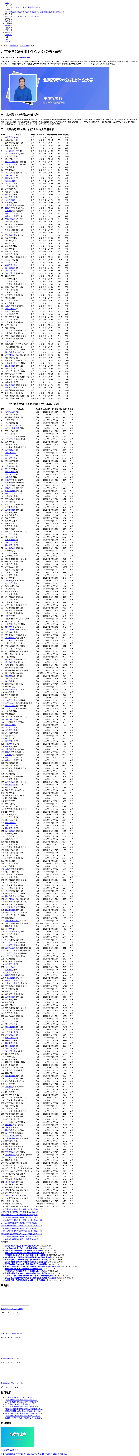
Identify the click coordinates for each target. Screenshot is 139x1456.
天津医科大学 (10, 235)
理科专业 (22, 16)
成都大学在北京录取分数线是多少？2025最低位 (25, 1418)
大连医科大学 (10, 366)
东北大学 (8, 203)
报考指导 (8, 21)
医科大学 (46, 12)
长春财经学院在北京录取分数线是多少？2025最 (24, 1413)
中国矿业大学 (10, 363)
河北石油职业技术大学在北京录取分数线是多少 (24, 1411)
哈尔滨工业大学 (11, 137)
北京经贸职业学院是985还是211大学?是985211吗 (19, 1236)
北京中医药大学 (11, 355)
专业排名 (36, 16)
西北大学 (8, 306)
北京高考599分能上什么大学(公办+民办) (21, 1397)
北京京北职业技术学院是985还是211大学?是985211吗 (21, 1234)
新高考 (7, 42)
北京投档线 (24, 46)
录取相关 (8, 30)
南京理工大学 (10, 181)
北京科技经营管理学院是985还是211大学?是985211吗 (21, 1226)
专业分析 (41, 1454)
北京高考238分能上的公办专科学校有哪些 (22, 1402)
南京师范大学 (10, 197)
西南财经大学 (10, 175)
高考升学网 (14, 46)
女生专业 (15, 16)
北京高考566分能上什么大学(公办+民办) (21, 1404)
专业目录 (56, 1454)
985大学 (13, 12)
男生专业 (8, 16)
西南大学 (8, 352)
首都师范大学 (10, 265)
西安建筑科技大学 (12, 921)
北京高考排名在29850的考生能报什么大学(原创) (19, 1215)
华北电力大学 (10, 213)
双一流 (7, 12)
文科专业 (29, 16)
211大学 (20, 12)
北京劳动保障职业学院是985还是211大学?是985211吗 (21, 1220)
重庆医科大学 (10, 385)
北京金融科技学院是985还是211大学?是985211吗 (19, 1223)
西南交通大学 (10, 268)
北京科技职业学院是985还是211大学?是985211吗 (19, 1217)
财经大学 (60, 12)
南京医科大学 (10, 1076)
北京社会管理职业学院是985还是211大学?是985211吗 (21, 1231)
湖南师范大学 (10, 309)
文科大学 (26, 12)
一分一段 (8, 26)
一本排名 (8, 7)
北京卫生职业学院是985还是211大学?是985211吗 (19, 1228)
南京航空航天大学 (12, 151)
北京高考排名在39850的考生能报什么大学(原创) (19, 1212)
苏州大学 (8, 194)
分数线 (7, 39)
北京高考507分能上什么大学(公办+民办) (21, 1400)
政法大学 (53, 12)
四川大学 (8, 681)
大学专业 (63, 1454)
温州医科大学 (10, 388)
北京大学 (8, 676)
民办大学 (29, 7)
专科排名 (36, 7)
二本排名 (15, 7)
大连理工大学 (10, 162)
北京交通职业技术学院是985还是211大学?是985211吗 (21, 1209)
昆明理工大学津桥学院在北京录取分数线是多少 (24, 1409)
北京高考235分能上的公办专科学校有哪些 (22, 1406)
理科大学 (33, 12)
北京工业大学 (10, 823)
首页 (7, 3)
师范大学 (39, 12)
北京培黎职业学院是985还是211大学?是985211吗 (19, 1239)
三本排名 (22, 7)
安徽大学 (8, 341)
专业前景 (48, 1454)
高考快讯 (8, 35)
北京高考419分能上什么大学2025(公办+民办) (23, 1416)
